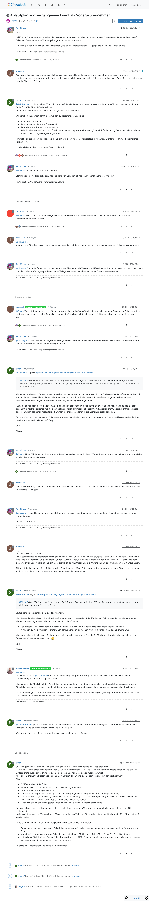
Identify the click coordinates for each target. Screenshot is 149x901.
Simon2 (19, 100)
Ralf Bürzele (21, 28)
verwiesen (75, 865)
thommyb (20, 307)
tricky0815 (20, 211)
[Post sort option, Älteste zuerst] (114, 21)
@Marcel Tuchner (32, 720)
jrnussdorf (20, 71)
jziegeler (22, 886)
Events (13, 20)
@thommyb (33, 336)
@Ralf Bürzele (31, 100)
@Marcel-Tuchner (24, 724)
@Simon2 (32, 166)
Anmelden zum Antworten (130, 21)
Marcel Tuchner (22, 668)
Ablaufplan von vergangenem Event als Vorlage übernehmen (64, 372)
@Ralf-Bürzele (22, 104)
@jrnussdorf (33, 509)
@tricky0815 (32, 238)
